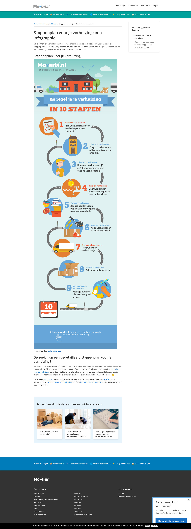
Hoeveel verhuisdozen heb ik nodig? (48, 433)
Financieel (37, 496)
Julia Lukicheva (54, 351)
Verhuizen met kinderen (83, 515)
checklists (106, 379)
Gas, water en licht (81, 496)
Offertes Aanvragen (149, 5)
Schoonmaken (39, 512)
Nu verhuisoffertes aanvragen (171, 521)
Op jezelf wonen (40, 506)
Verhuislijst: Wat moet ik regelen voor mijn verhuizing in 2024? (105, 434)
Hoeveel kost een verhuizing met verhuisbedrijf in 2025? (77, 434)
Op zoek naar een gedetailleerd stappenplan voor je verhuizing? (144, 44)
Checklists (133, 5)
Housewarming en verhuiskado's (46, 499)
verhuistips (48, 379)
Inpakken (77, 502)
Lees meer (154, 525)
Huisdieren (37, 502)
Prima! (147, 525)
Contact (121, 493)
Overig (36, 509)
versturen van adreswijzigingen (61, 382)
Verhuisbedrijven (40, 515)
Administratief (39, 493)
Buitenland (78, 493)
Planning (54, 24)
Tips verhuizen (44, 24)
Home (36, 24)
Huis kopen (78, 499)
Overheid (77, 506)
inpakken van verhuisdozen (91, 382)
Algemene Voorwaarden (127, 496)
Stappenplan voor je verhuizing (142, 36)
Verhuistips (120, 5)
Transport (78, 512)
